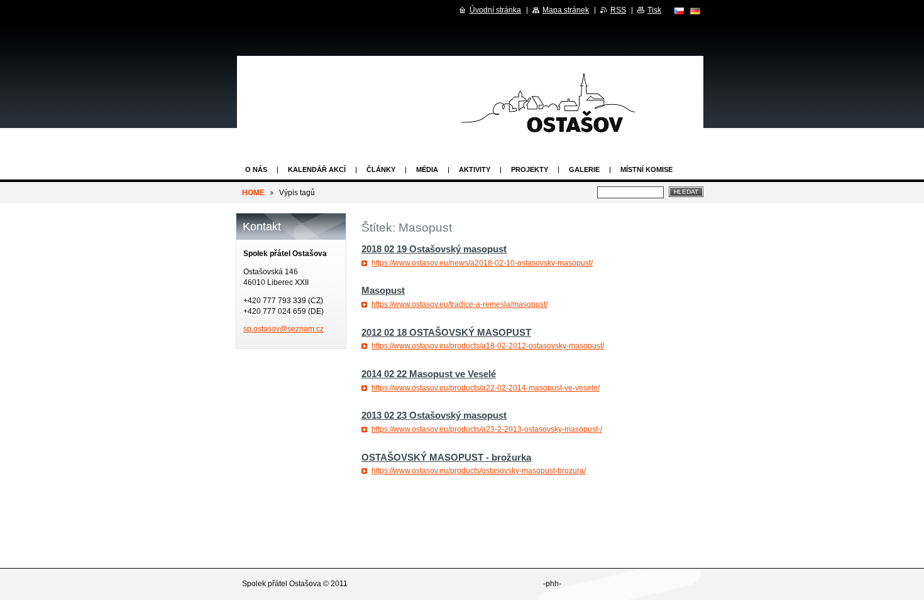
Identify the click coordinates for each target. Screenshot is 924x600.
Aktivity (474, 169)
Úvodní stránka (495, 10)
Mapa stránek (565, 10)
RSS (618, 10)
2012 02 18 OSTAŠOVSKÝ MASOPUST (446, 332)
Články (380, 169)
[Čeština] (679, 11)
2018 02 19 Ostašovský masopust (434, 249)
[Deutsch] (695, 11)
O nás (256, 169)
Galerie (584, 169)
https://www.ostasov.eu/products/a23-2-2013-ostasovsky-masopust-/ (486, 429)
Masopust (383, 290)
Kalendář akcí (317, 169)
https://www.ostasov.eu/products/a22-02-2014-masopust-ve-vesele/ (485, 387)
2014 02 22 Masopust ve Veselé (428, 373)
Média (427, 169)
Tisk (654, 10)
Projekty (529, 169)
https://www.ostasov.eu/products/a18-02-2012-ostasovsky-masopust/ (487, 345)
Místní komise (646, 169)
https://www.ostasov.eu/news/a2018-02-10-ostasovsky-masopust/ (482, 263)
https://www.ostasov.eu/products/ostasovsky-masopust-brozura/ (478, 470)
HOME (253, 192)
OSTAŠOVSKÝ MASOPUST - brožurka (446, 457)
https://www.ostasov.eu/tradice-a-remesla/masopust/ (459, 304)
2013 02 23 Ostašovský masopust (434, 415)
